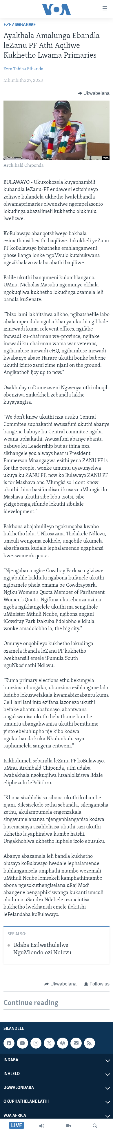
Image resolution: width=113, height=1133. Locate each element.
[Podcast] (62, 1043)
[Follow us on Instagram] (35, 1043)
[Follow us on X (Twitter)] (49, 1043)
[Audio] (41, 1126)
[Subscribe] (75, 1043)
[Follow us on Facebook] (8, 1043)
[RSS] (89, 1043)
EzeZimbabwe (19, 25)
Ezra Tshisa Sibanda (23, 69)
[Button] (94, 93)
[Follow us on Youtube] (22, 1043)
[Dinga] (95, 1126)
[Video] (68, 1126)
